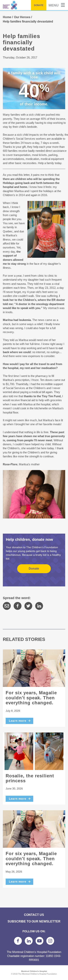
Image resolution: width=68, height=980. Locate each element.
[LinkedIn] (39, 606)
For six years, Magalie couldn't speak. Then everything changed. (31, 697)
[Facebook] (18, 606)
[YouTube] (39, 941)
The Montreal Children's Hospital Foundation (18, 5)
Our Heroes (22, 17)
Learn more (17, 720)
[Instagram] (50, 941)
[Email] (7, 606)
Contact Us (34, 914)
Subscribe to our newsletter (34, 921)
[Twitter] (28, 606)
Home (7, 17)
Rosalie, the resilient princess (30, 778)
